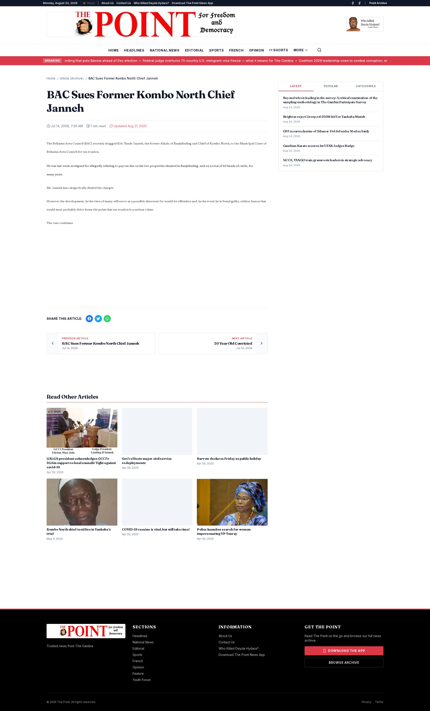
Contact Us (123, 3)
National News (165, 50)
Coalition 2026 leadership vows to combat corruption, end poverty (340, 60)
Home (113, 50)
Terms (379, 702)
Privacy (366, 702)
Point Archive (378, 3)
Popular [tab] (331, 86)
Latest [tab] (296, 86)
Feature (138, 673)
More (299, 50)
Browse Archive (344, 662)
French (236, 50)
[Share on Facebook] (89, 318)
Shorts (280, 50)
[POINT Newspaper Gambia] (352, 3)
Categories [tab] (366, 86)
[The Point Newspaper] (359, 3)
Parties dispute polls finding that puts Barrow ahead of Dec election (72, 60)
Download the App (346, 651)
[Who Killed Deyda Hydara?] (364, 24)
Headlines (134, 50)
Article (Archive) (72, 78)
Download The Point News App (192, 3)
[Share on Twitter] (98, 318)
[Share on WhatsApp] (107, 318)
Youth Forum (142, 680)
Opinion (256, 50)
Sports (216, 50)
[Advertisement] (157, 269)
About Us (107, 3)
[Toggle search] (319, 50)
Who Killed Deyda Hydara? (151, 3)
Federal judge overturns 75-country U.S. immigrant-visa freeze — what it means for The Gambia (207, 60)
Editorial (194, 50)
